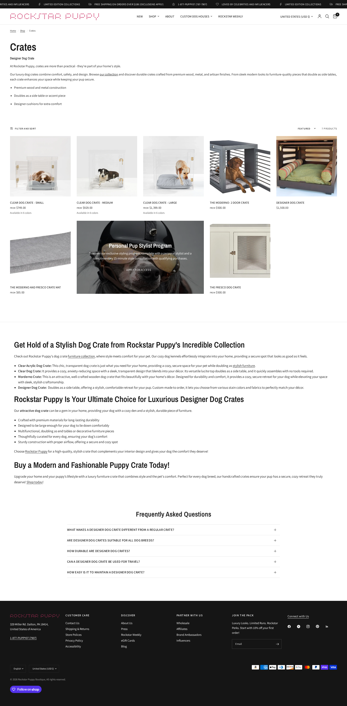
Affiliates (182, 629)
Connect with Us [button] (298, 616)
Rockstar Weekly (230, 16)
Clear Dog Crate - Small (27, 202)
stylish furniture (244, 365)
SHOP (152, 16)
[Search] (327, 16)
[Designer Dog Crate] (306, 166)
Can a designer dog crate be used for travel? (103, 562)
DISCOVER (128, 615)
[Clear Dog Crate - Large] (173, 166)
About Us (126, 623)
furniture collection (81, 356)
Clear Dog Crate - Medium (95, 202)
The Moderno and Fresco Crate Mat (35, 287)
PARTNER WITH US (190, 615)
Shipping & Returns (77, 629)
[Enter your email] (278, 644)
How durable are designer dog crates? (98, 551)
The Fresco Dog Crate (225, 287)
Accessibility (73, 646)
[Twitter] (301, 626)
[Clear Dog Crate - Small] (40, 166)
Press (124, 629)
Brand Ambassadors (189, 635)
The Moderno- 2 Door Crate (229, 202)
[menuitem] (140, 16)
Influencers (183, 640)
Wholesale (183, 623)
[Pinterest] (320, 626)
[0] (334, 16)
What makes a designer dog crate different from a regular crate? (120, 530)
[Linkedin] (329, 626)
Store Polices (73, 635)
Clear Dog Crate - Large (160, 202)
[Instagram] (310, 626)
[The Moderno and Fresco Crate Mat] (40, 251)
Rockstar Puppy (36, 451)
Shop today (35, 482)
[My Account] (319, 16)
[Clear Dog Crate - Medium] (107, 166)
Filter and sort (25, 128)
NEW (140, 16)
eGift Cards (128, 640)
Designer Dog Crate (290, 202)
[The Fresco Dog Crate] (240, 251)
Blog (124, 646)
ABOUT (169, 16)
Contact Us (72, 623)
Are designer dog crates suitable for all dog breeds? (110, 540)
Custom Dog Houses (194, 16)
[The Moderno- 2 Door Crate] (240, 166)
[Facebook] (292, 626)
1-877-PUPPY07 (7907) (23, 638)
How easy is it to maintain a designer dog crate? (105, 572)
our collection (109, 74)
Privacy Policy (74, 640)
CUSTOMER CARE (77, 615)
